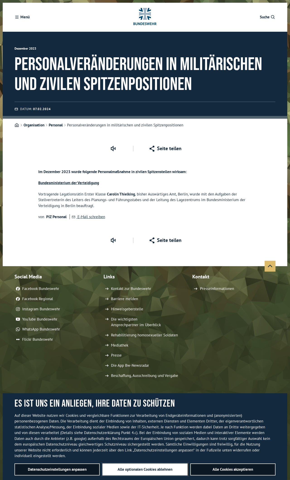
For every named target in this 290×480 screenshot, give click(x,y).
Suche (265, 16)
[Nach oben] (270, 266)
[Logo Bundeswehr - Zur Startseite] (145, 17)
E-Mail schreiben (90, 216)
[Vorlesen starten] (113, 148)
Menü (25, 16)
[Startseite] (16, 125)
